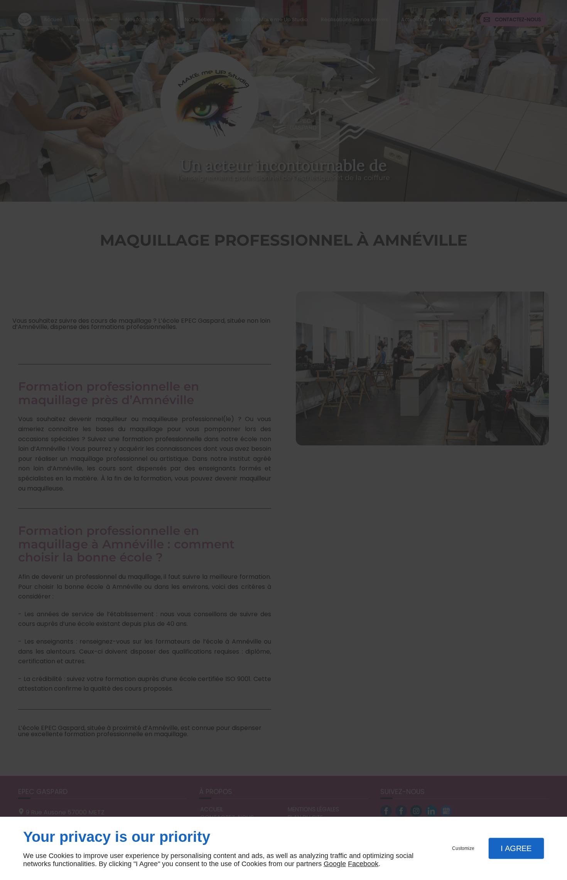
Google (335, 864)
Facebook (363, 864)
